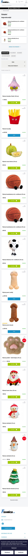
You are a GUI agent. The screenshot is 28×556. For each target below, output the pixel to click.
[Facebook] (2, 523)
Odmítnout (7, 552)
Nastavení (14, 548)
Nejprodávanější (6, 55)
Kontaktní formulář (8, 528)
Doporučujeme (5, 52)
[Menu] (26, 1)
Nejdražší (19, 52)
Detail (14, 135)
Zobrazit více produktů (14, 46)
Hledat (25, 5)
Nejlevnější (13, 52)
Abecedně (13, 55)
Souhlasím (20, 552)
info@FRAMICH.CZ (8, 519)
